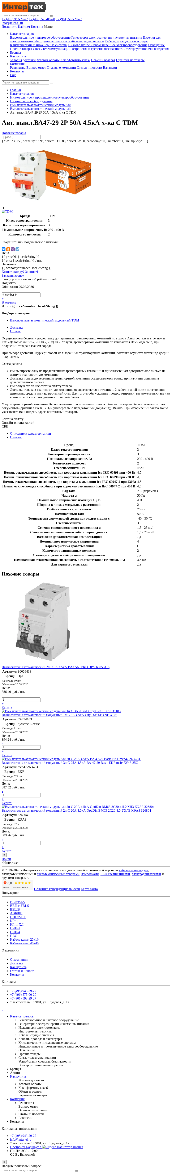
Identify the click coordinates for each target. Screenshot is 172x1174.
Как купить (18, 56)
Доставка (16, 963)
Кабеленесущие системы (86, 41)
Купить (7, 707)
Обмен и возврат (103, 60)
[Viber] (13, 249)
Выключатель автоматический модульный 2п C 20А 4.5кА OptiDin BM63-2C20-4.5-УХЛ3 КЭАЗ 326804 (76, 810)
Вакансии (110, 67)
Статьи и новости (89, 67)
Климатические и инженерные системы (38, 45)
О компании (19, 959)
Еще (13, 75)
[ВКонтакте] (3, 249)
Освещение (156, 45)
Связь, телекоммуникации (51, 49)
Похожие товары (14, 133)
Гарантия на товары (130, 60)
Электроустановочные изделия (146, 49)
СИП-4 (15, 932)
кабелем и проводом (133, 870)
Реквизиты (18, 67)
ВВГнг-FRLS (19, 905)
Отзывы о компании (61, 67)
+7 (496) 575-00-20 (42, 19)
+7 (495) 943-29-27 (15, 19)
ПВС (13, 935)
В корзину (9, 302)
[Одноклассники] (8, 249)
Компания (17, 64)
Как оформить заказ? (75, 60)
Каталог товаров (22, 33)
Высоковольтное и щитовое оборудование (40, 37)
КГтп (14, 920)
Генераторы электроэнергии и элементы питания (106, 37)
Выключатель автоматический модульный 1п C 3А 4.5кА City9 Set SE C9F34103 (59, 715)
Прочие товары (21, 49)
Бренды (15, 52)
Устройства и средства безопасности (97, 49)
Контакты (17, 71)
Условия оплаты (48, 60)
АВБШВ (16, 913)
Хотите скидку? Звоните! (20, 271)
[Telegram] (17, 249)
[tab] (16, 437)
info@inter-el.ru (12, 23)
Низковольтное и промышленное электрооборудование (107, 45)
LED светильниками (115, 874)
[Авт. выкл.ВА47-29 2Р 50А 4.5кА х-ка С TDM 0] (52, 200)
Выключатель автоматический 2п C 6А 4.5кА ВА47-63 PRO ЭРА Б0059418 (55, 667)
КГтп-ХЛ (16, 924)
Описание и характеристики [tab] (30, 433)
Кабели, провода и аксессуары (126, 41)
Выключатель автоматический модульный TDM (44, 320)
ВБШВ (15, 909)
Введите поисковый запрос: (22, 1166)
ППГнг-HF (18, 917)
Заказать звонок (13, 275)
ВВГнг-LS (17, 902)
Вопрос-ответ (36, 67)
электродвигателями (146, 874)
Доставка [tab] (16, 327)
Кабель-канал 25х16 (24, 939)
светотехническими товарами (58, 874)
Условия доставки (23, 60)
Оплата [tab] (15, 331)
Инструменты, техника (51, 41)
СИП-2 (15, 928)
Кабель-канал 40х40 (24, 943)
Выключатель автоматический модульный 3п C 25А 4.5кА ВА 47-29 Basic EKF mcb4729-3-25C (70, 762)
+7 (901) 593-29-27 (69, 19)
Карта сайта (89, 889)
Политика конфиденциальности (57, 889)
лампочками (90, 874)
